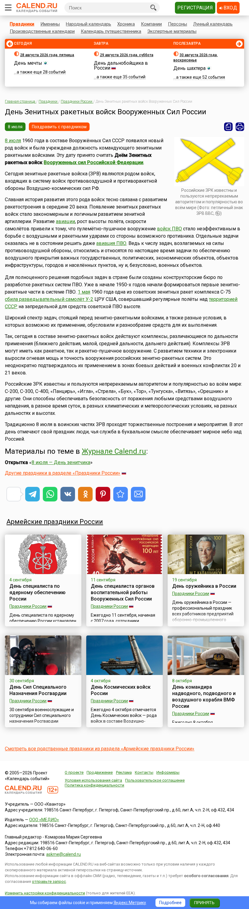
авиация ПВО (111, 243)
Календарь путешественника (111, 31)
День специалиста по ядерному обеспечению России (37, 592)
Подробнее (170, 902)
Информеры (167, 772)
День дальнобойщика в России (121, 65)
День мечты (28, 63)
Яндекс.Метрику (130, 902)
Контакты (144, 772)
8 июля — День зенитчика (61, 462)
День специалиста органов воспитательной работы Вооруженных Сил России (123, 592)
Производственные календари (42, 31)
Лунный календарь (213, 24)
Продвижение (100, 772)
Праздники (22, 24)
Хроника (126, 24)
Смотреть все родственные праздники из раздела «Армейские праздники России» (99, 749)
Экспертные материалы (171, 31)
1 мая (84, 292)
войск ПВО (169, 229)
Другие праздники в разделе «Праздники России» (62, 473)
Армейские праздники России (54, 521)
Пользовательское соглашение (155, 780)
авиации (65, 221)
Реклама (124, 772)
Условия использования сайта (93, 780)
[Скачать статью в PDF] (228, 126)
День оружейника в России (204, 586)
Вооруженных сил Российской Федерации (93, 162)
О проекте (74, 772)
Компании (151, 24)
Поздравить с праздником (59, 126)
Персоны (177, 24)
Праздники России (27, 606)
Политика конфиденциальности (94, 785)
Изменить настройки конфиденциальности (45, 893)
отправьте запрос (49, 881)
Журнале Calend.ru (114, 451)
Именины (50, 24)
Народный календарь (88, 24)
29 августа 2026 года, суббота (126, 55)
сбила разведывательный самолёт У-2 (49, 299)
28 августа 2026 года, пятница (47, 55)
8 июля (15, 126)
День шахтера (189, 68)
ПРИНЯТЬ (204, 902)
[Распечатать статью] (240, 126)
